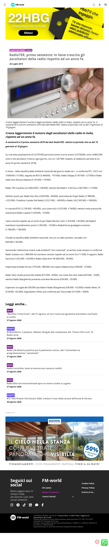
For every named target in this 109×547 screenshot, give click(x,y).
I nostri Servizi (49, 496)
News (29, 50)
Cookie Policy (88, 483)
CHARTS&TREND (18, 50)
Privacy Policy (88, 488)
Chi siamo (46, 488)
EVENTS (10, 328)
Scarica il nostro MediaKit (90, 492)
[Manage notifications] (97, 542)
